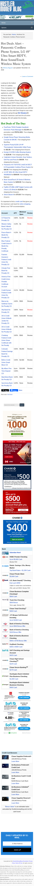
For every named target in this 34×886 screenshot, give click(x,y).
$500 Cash (13, 596)
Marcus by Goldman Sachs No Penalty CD (7, 303)
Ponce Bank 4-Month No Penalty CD (6, 235)
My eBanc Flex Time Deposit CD (7, 371)
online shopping (25, 204)
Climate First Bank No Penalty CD (6, 270)
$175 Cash (13, 670)
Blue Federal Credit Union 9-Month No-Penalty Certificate (7, 246)
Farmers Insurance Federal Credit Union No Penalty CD (6, 259)
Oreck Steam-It (9, 194)
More (20, 390)
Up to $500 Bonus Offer (17, 626)
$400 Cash (13, 611)
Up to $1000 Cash (16, 620)
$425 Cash (13, 655)
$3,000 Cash (14, 576)
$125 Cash (13, 664)
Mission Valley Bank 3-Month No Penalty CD (7, 226)
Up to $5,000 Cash (16, 559)
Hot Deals (9, 394)
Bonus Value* (10, 806)
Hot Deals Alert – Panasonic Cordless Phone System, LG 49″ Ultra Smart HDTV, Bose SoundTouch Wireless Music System (16, 53)
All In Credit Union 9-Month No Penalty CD (7, 329)
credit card (18, 201)
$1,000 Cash (14, 679)
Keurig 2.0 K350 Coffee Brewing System (17, 152)
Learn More (15, 761)
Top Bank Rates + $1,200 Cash (20, 570)
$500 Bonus (14, 602)
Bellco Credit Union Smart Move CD (6, 362)
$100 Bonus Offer (15, 632)
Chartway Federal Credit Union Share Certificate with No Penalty (6, 340)
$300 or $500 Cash (16, 647)
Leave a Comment (27, 76)
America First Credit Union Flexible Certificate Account (6, 281)
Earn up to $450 (15, 583)
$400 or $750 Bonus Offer (18, 641)
